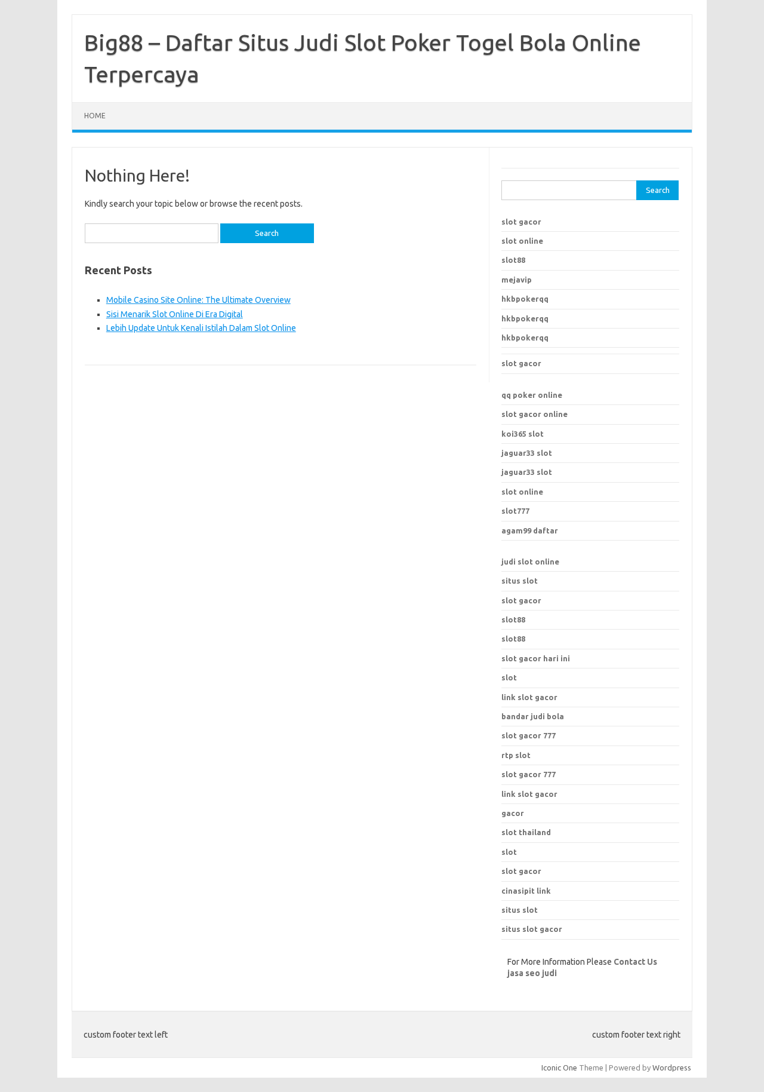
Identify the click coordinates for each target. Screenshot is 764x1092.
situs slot (519, 580)
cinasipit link (526, 891)
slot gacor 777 (528, 774)
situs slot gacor (531, 929)
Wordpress (671, 1067)
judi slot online (530, 561)
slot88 (513, 260)
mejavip (516, 279)
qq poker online (531, 395)
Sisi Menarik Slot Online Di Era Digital (174, 314)
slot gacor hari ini (535, 658)
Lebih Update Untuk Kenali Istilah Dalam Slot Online (201, 328)
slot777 (515, 511)
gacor (512, 813)
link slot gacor (529, 794)
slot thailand (526, 832)
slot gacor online (534, 414)
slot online (522, 241)
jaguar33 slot (526, 453)
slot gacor (521, 221)
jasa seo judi (532, 973)
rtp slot (516, 755)
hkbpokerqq (525, 299)
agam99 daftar (529, 530)
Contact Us (635, 962)
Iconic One (559, 1067)
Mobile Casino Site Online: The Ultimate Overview (198, 300)
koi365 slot (522, 434)
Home (95, 115)
